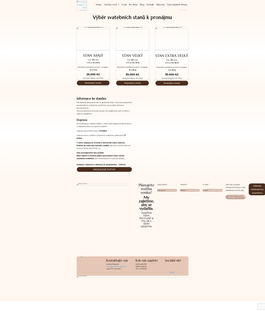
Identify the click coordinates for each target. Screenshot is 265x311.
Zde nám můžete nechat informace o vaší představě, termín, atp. (235, 187)
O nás (124, 4)
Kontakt (150, 4)
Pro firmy (133, 4)
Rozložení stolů (93, 83)
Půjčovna (160, 4)
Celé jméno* (162, 185)
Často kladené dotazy (177, 4)
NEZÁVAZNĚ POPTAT (104, 169)
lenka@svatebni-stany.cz (116, 266)
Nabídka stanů (110, 4)
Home (99, 4)
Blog (142, 4)
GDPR (172, 272)
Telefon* (183, 185)
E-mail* (206, 185)
